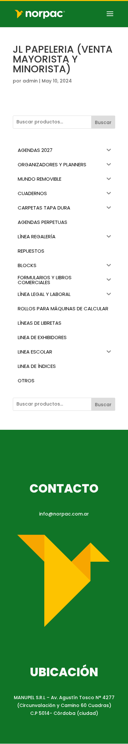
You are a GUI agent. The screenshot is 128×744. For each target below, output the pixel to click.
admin (30, 81)
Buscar (103, 122)
